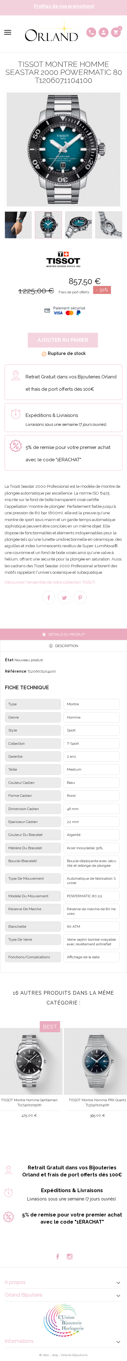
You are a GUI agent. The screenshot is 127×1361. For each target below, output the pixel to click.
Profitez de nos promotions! (64, 6)
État (9, 660)
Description (66, 646)
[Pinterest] (80, 597)
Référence (16, 671)
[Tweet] (64, 597)
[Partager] (48, 597)
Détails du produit (66, 634)
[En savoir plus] (34, 1131)
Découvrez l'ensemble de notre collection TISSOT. (50, 582)
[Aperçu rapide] (24, 1131)
